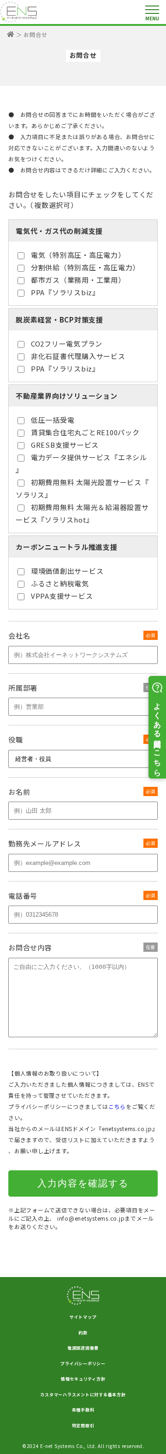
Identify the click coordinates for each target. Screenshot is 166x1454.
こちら (117, 1106)
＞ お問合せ (31, 34)
